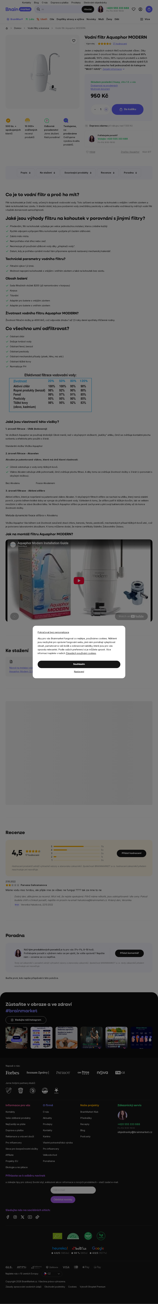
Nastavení (79, 671)
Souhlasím (79, 664)
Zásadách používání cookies (81, 653)
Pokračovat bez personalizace (53, 632)
